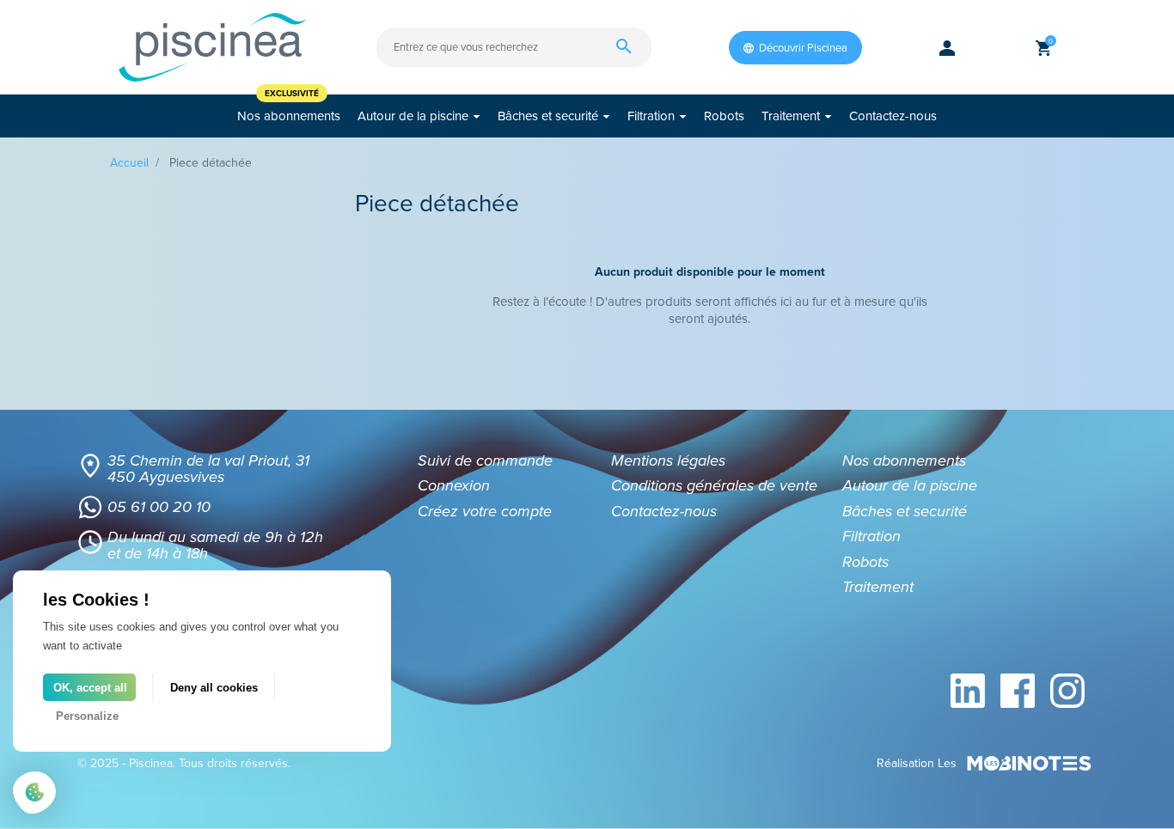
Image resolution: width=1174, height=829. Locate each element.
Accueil (129, 163)
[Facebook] (1017, 690)
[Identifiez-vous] (947, 47)
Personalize (87, 716)
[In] (967, 690)
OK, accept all (90, 687)
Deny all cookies (214, 687)
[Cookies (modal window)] (34, 794)
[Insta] (1067, 690)
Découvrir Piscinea (803, 48)
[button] (1043, 47)
